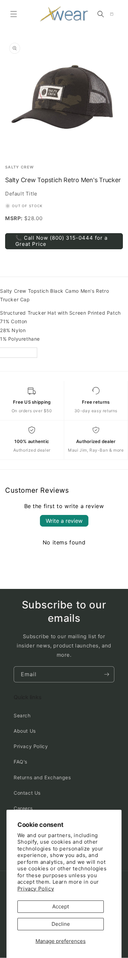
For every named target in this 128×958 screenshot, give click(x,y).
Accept (60, 906)
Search (22, 715)
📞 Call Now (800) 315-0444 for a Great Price (61, 241)
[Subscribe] (106, 674)
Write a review (64, 520)
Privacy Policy (35, 888)
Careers (23, 808)
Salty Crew (19, 167)
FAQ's (20, 762)
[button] (13, 14)
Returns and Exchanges (42, 777)
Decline (61, 924)
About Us (25, 731)
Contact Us (27, 793)
